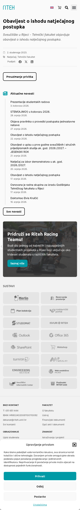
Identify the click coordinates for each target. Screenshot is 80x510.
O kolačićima (40, 504)
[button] (74, 445)
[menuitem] (52, 7)
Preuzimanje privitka (19, 76)
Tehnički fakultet (26, 56)
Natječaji (11, 56)
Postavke (40, 496)
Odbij (40, 486)
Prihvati (40, 476)
